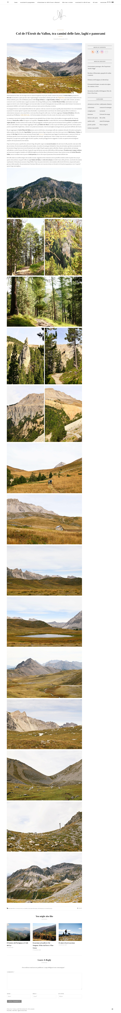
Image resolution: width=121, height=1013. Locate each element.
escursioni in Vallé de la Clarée (18, 908)
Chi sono (95, 2)
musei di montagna (105, 121)
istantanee (90, 114)
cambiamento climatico (106, 104)
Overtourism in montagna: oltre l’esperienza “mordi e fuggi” (99, 67)
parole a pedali (91, 124)
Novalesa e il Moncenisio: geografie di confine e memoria (99, 74)
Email (35, 993)
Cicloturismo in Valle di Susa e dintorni (48, 2)
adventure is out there (93, 104)
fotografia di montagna (45, 908)
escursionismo (32, 908)
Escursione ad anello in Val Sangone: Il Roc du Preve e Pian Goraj (43, 945)
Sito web (61, 993)
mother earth (91, 121)
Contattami (103, 2)
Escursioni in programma (27, 2)
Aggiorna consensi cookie (22, 1010)
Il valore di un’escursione (67, 943)
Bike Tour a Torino (67, 2)
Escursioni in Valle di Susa (82, 2)
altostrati (41, 134)
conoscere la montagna (106, 107)
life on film (102, 118)
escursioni (60, 30)
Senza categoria (104, 124)
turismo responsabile (93, 128)
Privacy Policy (9, 1010)
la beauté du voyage (105, 114)
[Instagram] (7, 2)
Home (16, 2)
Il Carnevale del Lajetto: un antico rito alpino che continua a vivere (99, 85)
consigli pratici (91, 111)
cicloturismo (91, 107)
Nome (9, 993)
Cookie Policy (14, 1010)
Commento (11, 972)
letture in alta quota (93, 118)
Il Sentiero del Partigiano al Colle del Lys (98, 80)
